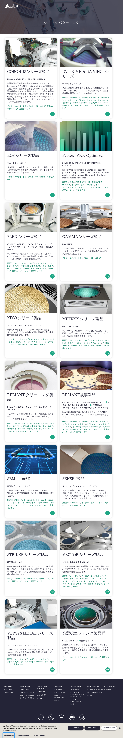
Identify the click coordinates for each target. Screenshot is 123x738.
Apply (56, 700)
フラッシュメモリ (33, 505)
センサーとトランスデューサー (75, 103)
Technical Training (41, 695)
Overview (7, 689)
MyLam (40, 699)
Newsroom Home (95, 689)
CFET (76, 182)
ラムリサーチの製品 (27, 698)
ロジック (90, 185)
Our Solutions (27, 692)
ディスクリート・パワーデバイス (20, 268)
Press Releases (94, 692)
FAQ (72, 704)
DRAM (83, 182)
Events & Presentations (77, 693)
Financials (76, 697)
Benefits (58, 695)
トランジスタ (28, 106)
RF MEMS (86, 421)
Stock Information (76, 700)
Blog (89, 695)
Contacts (109, 689)
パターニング (40, 106)
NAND (16, 500)
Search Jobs (60, 698)
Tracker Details (39, 735)
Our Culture (59, 692)
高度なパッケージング (71, 97)
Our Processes (27, 695)
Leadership (8, 692)
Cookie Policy (8, 735)
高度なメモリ (24, 109)
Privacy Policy (23, 735)
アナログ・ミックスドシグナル (94, 97)
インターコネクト (14, 106)
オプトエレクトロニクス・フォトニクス (92, 100)
